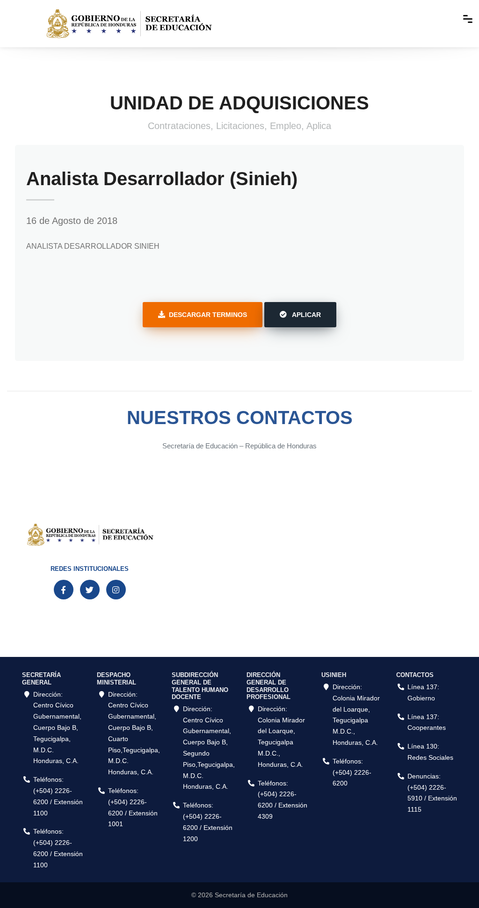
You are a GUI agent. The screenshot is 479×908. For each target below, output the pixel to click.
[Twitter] (90, 589)
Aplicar (305, 314)
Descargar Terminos (208, 314)
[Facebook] (63, 589)
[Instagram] (116, 589)
